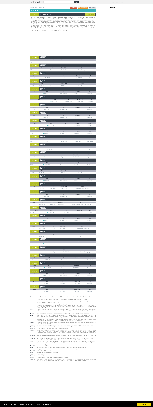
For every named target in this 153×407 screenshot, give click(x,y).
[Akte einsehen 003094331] (50, 196)
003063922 (42, 204)
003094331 (47, 196)
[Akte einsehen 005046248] (52, 141)
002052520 (42, 236)
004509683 (49, 149)
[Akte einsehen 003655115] (50, 165)
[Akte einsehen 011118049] (44, 70)
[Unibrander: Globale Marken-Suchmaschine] (36, 2)
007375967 (47, 93)
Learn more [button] (51, 404)
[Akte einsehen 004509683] (53, 149)
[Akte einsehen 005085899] (50, 133)
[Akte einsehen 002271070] (45, 228)
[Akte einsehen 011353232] (46, 62)
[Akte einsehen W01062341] (52, 260)
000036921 (46, 291)
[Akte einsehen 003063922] (45, 204)
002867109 (51, 212)
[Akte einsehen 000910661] (52, 267)
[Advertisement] (63, 44)
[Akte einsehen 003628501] (45, 172)
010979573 (47, 77)
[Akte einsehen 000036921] (49, 291)
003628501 (42, 172)
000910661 (48, 267)
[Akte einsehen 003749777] (52, 157)
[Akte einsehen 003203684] (45, 188)
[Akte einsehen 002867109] (55, 212)
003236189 (47, 180)
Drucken (93, 7)
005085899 (47, 133)
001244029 (44, 252)
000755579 (47, 275)
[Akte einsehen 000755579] (50, 275)
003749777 (48, 157)
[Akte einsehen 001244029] (47, 252)
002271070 (42, 228)
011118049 (41, 70)
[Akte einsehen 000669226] (49, 283)
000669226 (46, 283)
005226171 (51, 125)
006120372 (47, 109)
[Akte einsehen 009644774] (45, 85)
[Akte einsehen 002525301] (50, 220)
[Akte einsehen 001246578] (50, 244)
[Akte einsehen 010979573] (50, 77)
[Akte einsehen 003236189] (50, 180)
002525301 (47, 220)
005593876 (47, 117)
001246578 (47, 244)
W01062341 (49, 260)
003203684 (42, 188)
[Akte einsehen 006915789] (58, 101)
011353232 (43, 62)
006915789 (54, 101)
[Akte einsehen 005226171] (54, 125)
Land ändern (91, 14)
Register (121, 2)
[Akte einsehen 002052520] (45, 236)
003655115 (47, 165)
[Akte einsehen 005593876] (50, 117)
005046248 (48, 141)
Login (117, 2)
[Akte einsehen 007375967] (50, 93)
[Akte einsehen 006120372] (50, 109)
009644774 (42, 85)
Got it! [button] (144, 404)
